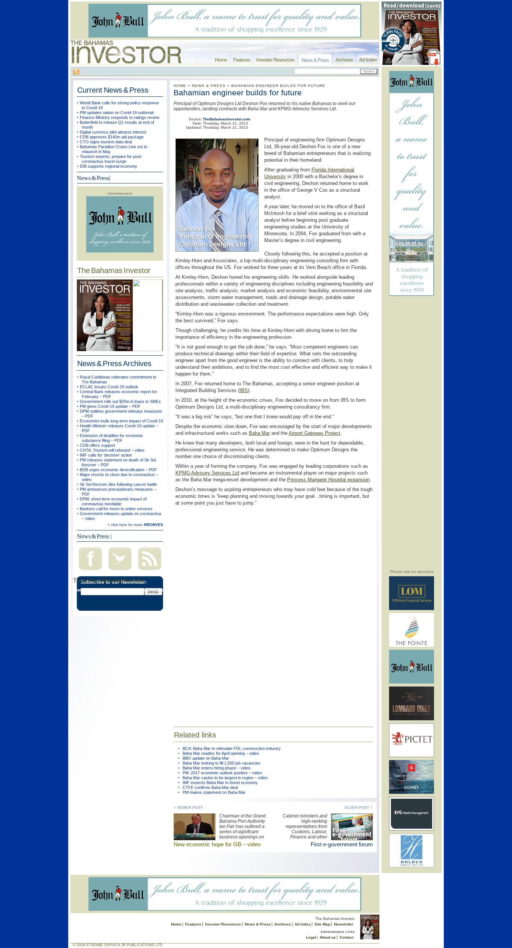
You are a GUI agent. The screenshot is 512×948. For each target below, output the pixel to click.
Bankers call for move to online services (116, 508)
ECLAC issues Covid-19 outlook (109, 387)
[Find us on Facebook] (90, 571)
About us (328, 937)
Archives (344, 60)
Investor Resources (275, 60)
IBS (244, 390)
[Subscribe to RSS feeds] (149, 571)
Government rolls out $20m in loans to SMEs (120, 401)
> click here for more (135, 525)
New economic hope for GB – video (217, 844)
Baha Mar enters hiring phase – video (216, 768)
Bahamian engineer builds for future (238, 92)
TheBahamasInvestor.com (226, 119)
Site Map (322, 924)
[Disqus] (273, 611)
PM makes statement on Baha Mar (214, 792)
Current (112, 90)
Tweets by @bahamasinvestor (108, 580)
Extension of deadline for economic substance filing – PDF (111, 438)
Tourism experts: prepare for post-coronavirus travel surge (111, 159)
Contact (346, 937)
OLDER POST (356, 807)
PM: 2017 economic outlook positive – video (222, 773)
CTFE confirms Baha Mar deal (210, 787)
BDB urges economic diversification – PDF (118, 469)
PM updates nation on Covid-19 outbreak (117, 112)
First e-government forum (342, 844)
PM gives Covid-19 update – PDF (110, 406)
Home (221, 60)
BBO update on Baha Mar (206, 758)
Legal (311, 937)
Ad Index (368, 60)
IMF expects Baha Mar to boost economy (220, 782)
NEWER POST (190, 807)
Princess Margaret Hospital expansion (328, 479)
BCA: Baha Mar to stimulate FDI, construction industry (232, 748)
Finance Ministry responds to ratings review (119, 117)
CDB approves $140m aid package (112, 137)
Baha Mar (259, 433)
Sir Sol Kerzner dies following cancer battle (118, 484)
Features (241, 60)
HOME (180, 86)
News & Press (315, 60)
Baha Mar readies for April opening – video (221, 753)
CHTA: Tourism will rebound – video (112, 450)
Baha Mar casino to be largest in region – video (225, 777)
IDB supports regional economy (108, 166)
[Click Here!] (411, 609)
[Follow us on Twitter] (119, 571)
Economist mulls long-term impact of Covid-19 (121, 421)
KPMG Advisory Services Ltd (207, 473)
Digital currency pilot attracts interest (113, 132)
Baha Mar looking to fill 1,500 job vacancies (221, 763)
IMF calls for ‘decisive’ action (106, 455)
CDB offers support (97, 445)
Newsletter (343, 924)
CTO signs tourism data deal (106, 142)
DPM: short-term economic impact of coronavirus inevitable (113, 501)
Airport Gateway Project (314, 433)
